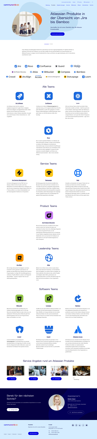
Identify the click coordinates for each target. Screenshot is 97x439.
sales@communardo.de (72, 407)
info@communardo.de (53, 434)
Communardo (46, 43)
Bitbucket (19, 306)
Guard (48, 337)
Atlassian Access (77, 337)
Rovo (48, 138)
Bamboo (77, 306)
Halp (77, 180)
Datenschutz (14, 434)
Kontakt (5, 434)
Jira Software (19, 103)
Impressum (20, 434)
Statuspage (48, 180)
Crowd (19, 337)
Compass (48, 306)
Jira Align (19, 265)
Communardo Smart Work (66, 2)
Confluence (48, 103)
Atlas (48, 265)
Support (9, 434)
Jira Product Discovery (48, 222)
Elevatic (74, 2)
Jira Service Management (19, 180)
